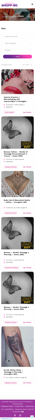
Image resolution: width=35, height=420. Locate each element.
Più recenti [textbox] (26, 64)
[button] (32, 4)
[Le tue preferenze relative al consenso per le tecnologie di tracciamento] (32, 417)
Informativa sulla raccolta (6, 418)
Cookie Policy (29, 406)
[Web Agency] (22, 411)
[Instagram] (20, 415)
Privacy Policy (19, 406)
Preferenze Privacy (7, 406)
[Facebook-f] (15, 415)
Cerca (17, 56)
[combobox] (27, 65)
